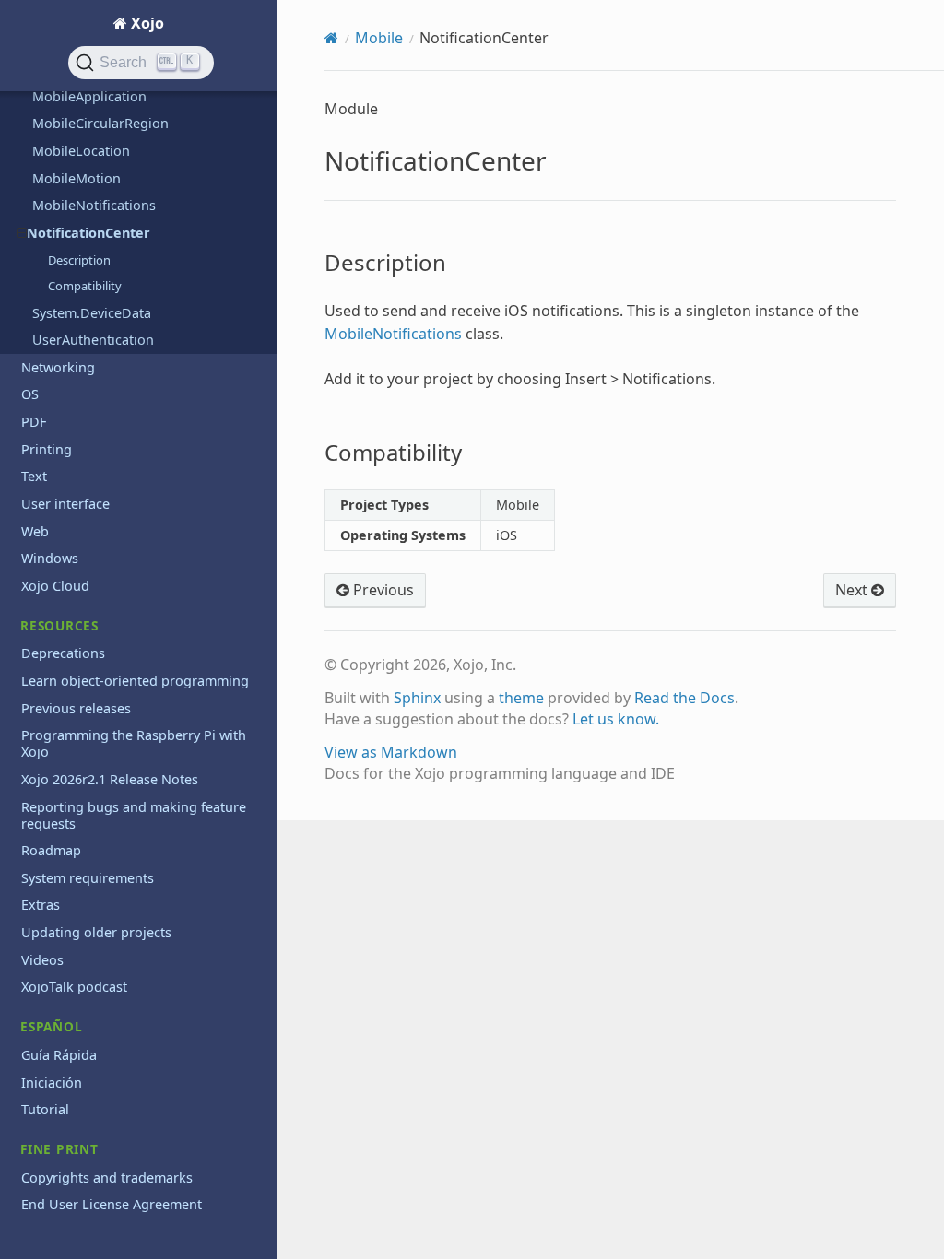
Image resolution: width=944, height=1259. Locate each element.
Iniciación (51, 1082)
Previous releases (76, 708)
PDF (33, 421)
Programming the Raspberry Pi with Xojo (133, 743)
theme (521, 698)
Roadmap (51, 850)
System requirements (87, 878)
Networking (58, 367)
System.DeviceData (91, 313)
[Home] (331, 37)
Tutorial (45, 1109)
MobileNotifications (94, 205)
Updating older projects (96, 932)
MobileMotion (76, 178)
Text (34, 476)
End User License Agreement (111, 1204)
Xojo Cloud (55, 585)
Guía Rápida (59, 1055)
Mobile (379, 38)
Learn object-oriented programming (135, 680)
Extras (40, 904)
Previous (381, 590)
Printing (46, 449)
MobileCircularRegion (100, 123)
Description (79, 260)
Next (853, 590)
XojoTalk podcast (74, 986)
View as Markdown (390, 752)
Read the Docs (684, 698)
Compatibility (85, 285)
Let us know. (615, 719)
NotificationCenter (88, 232)
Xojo (145, 23)
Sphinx (417, 698)
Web (35, 531)
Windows (49, 558)
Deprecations (63, 653)
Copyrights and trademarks (107, 1177)
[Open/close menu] (22, 233)
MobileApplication (89, 96)
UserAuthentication (93, 339)
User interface (65, 503)
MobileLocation (81, 150)
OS (30, 394)
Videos (42, 960)
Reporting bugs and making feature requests (133, 815)
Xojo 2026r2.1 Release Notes (109, 779)
